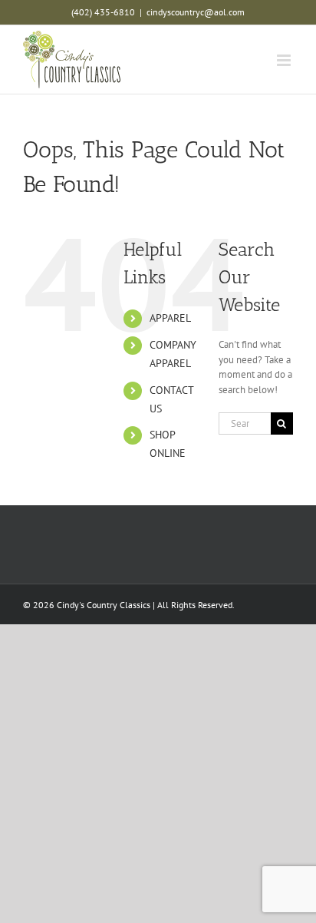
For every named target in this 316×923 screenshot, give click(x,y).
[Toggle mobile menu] (285, 60)
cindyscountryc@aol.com (195, 12)
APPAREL (170, 318)
